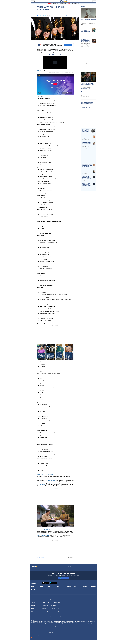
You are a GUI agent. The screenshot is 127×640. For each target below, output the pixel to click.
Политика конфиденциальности (80, 566)
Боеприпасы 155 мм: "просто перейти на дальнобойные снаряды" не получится (86, 184)
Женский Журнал (65, 611)
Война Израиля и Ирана (63, 3)
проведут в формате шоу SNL (43, 535)
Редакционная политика (68, 567)
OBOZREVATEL (40, 70)
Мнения (83, 126)
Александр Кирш (84, 180)
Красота (54, 611)
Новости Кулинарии (57, 602)
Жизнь (58, 586)
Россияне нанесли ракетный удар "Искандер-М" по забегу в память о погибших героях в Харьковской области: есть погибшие (88, 93)
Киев (43, 589)
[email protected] (42, 632)
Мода (59, 611)
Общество (85, 586)
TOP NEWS (83, 70)
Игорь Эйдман (84, 173)
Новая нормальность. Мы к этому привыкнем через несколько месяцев (87, 165)
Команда (54, 566)
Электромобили (51, 599)
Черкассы (65, 589)
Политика (41, 586)
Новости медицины (45, 608)
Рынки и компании (45, 605)
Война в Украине (55, 3)
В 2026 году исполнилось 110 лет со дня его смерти (88, 24)
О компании (44, 566)
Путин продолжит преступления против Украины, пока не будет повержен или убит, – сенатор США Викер (86, 40)
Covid (58, 608)
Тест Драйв (44, 599)
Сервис (63, 599)
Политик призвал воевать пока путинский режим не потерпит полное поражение (85, 44)
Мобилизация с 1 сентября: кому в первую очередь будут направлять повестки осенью (86, 30)
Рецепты (43, 602)
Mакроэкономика (53, 605)
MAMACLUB (53, 608)
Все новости (93, 586)
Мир (49, 586)
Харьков (48, 589)
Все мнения (84, 189)
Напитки (49, 602)
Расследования (68, 586)
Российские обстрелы (75, 3)
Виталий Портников (84, 139)
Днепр (60, 589)
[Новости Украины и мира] (60, 560)
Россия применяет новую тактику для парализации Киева (85, 130)
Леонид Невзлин (84, 146)
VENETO (69, 3)
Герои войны (50, 3)
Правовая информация (67, 566)
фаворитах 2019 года (50, 480)
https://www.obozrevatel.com (64, 616)
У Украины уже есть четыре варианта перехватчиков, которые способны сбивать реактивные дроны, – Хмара (88, 84)
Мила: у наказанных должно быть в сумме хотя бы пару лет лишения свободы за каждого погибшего (87, 177)
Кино (40, 11)
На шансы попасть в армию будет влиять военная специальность (85, 34)
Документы (55, 567)
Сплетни (48, 611)
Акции (57, 599)
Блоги (75, 586)
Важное (83, 6)
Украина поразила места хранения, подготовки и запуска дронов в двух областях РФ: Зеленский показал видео (88, 102)
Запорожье (54, 589)
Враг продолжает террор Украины (86, 87)
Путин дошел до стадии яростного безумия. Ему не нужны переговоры (86, 143)
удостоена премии (41, 484)
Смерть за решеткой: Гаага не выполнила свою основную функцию (87, 137)
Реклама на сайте (45, 567)
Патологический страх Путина (86, 171)
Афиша (43, 611)
